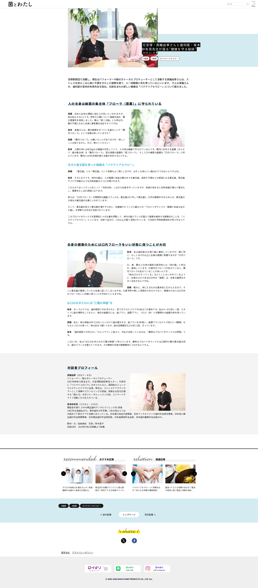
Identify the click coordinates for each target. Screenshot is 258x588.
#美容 (74, 505)
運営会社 (65, 552)
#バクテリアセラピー (92, 505)
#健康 (63, 505)
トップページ (129, 514)
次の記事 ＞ (150, 514)
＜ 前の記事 (105, 514)
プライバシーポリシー (82, 552)
